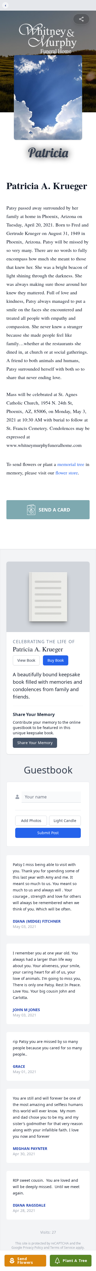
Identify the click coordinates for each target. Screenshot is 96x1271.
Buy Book (55, 660)
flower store (66, 472)
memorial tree (70, 464)
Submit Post (48, 832)
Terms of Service (62, 1247)
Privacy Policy (33, 1247)
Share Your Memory (35, 742)
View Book (26, 660)
